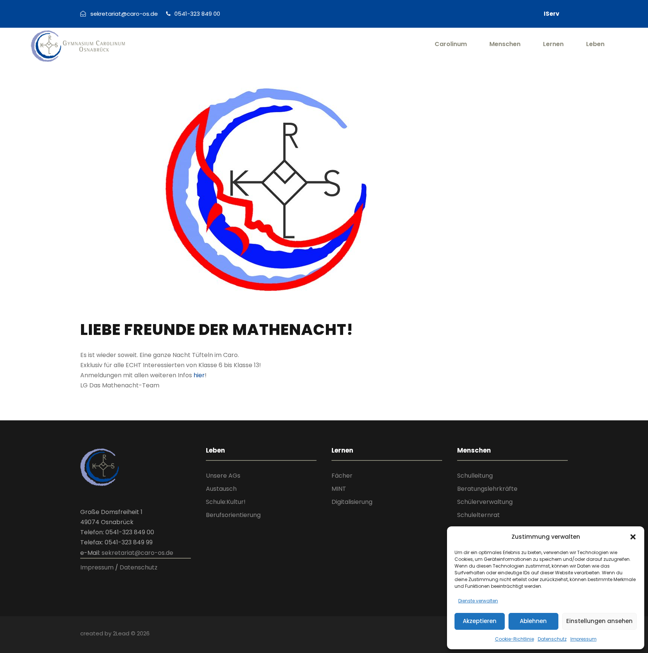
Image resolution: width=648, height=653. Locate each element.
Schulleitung (475, 475)
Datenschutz (552, 639)
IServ (551, 14)
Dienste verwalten (478, 601)
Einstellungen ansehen (599, 621)
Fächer (342, 475)
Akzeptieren (479, 621)
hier (199, 375)
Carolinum (451, 44)
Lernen (553, 44)
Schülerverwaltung (485, 502)
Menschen (504, 44)
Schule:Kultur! (226, 502)
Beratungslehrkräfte (487, 488)
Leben (595, 44)
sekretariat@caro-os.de (137, 552)
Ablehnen (533, 621)
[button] (633, 537)
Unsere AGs (223, 475)
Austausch (221, 488)
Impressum (583, 639)
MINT (339, 488)
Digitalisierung (352, 502)
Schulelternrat (478, 515)
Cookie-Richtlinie (514, 639)
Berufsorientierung (233, 515)
